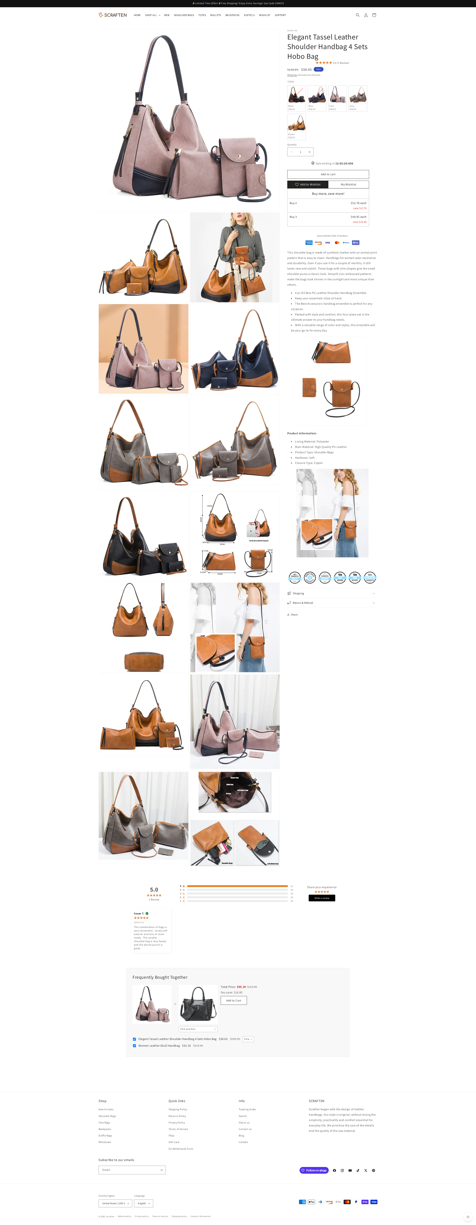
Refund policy (124, 1216)
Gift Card (174, 1142)
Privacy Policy (177, 1122)
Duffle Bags (105, 1135)
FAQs (171, 1135)
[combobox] (198, 1029)
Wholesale (105, 1142)
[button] (152, 15)
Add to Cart (233, 1000)
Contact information (201, 1216)
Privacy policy (142, 1216)
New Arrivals (106, 1109)
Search (243, 1116)
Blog (241, 1135)
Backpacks (105, 1129)
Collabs (243, 1142)
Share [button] (294, 614)
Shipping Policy (178, 1109)
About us (244, 1122)
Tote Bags (104, 1122)
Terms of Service (178, 1129)
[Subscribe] (161, 1170)
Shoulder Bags (107, 1116)
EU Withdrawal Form (181, 1148)
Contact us (245, 1129)
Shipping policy (179, 1216)
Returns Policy (177, 1116)
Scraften (110, 1216)
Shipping (292, 74)
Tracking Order (247, 1109)
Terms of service (160, 1216)
